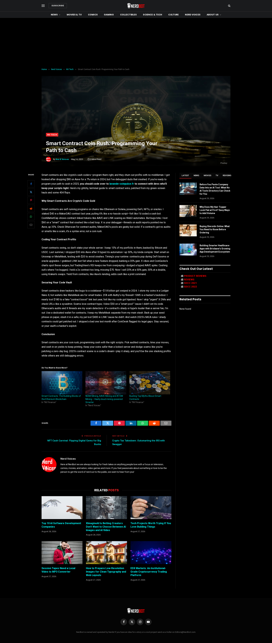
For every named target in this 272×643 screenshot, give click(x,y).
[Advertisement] (136, 43)
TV (217, 175)
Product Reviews (195, 276)
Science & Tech (152, 14)
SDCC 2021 (190, 283)
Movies (207, 175)
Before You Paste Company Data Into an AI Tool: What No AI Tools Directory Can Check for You (215, 189)
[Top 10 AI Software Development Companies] (62, 507)
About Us (212, 14)
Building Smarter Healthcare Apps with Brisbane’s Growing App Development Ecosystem (215, 248)
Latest (185, 175)
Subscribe (57, 5)
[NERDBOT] (136, 5)
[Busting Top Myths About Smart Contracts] (149, 382)
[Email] (31, 224)
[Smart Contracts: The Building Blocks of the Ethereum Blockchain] (62, 382)
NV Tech (52, 134)
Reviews (227, 175)
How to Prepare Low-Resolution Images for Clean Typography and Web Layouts (106, 572)
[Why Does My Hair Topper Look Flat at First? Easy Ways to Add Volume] (188, 211)
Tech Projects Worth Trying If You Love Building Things (150, 525)
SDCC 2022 (190, 286)
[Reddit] (31, 208)
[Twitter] (31, 192)
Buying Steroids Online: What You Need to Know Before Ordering (215, 229)
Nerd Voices (192, 14)
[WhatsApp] (31, 216)
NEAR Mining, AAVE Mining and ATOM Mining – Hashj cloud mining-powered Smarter (104, 399)
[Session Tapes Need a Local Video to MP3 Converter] (62, 552)
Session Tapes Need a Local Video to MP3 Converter (58, 570)
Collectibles (128, 14)
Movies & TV (74, 14)
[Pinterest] (31, 200)
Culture (173, 14)
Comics (93, 14)
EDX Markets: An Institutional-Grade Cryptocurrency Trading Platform (148, 572)
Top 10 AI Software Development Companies (61, 525)
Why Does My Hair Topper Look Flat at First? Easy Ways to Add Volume (215, 210)
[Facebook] (31, 183)
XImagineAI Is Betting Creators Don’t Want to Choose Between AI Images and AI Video (106, 527)
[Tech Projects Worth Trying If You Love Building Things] (150, 507)
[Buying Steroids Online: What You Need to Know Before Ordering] (188, 230)
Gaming (109, 14)
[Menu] (43, 5)
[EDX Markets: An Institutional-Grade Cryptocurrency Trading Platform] (150, 552)
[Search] (228, 5)
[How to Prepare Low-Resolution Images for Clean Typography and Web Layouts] (106, 552)
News (54, 14)
